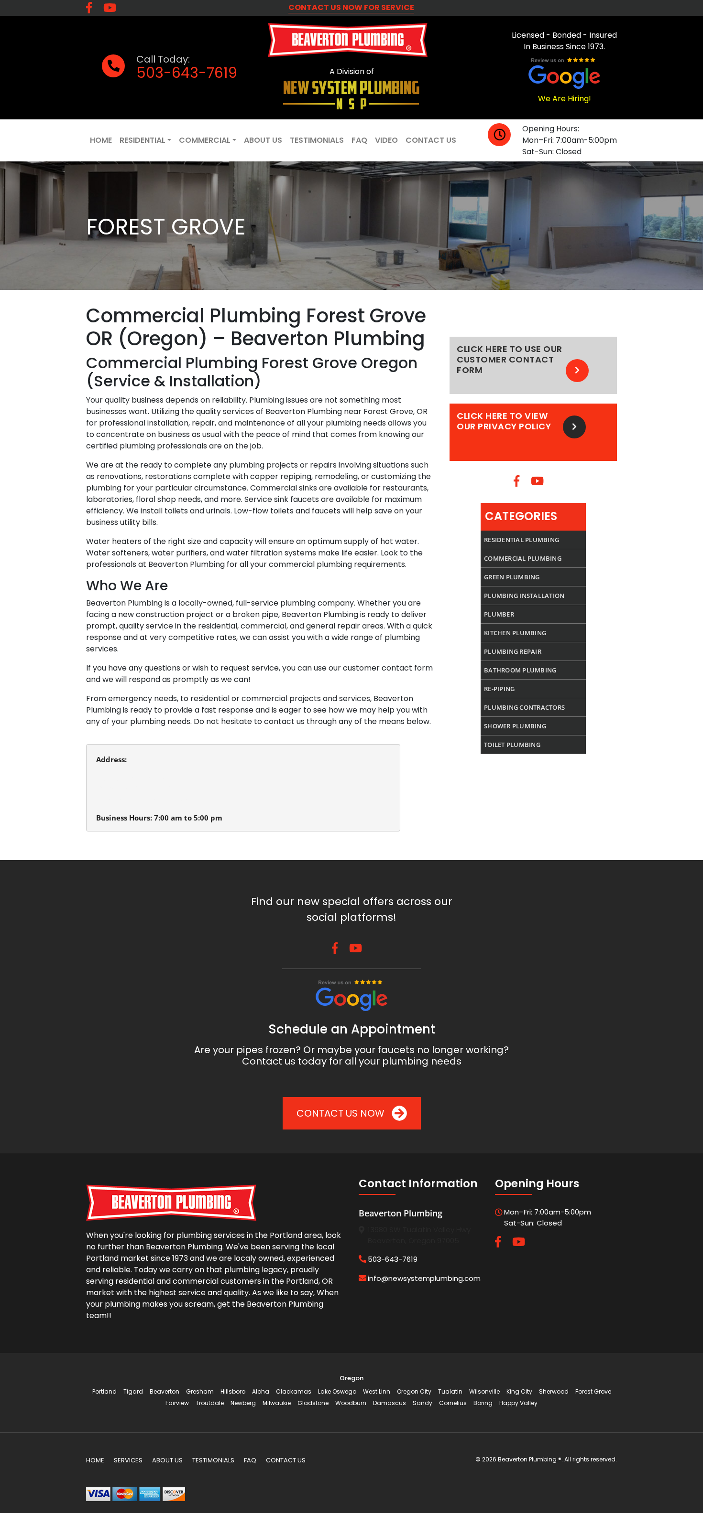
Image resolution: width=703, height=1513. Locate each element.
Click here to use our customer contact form (509, 359)
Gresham (200, 1391)
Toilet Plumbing (512, 744)
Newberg (243, 1403)
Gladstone (313, 1403)
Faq (359, 140)
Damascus (389, 1403)
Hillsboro (232, 1391)
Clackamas (293, 1391)
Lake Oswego (337, 1391)
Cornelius (453, 1403)
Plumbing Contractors (524, 707)
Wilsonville (484, 1391)
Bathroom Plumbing (520, 670)
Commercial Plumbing (522, 558)
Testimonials (317, 140)
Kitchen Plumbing (515, 633)
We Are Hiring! (564, 98)
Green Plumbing (512, 577)
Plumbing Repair (512, 651)
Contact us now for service (351, 7)
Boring (483, 1403)
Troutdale (210, 1403)
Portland (104, 1391)
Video (386, 140)
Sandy (422, 1403)
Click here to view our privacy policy (504, 421)
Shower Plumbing (515, 726)
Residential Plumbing (521, 539)
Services (128, 1460)
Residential (142, 140)
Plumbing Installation (524, 595)
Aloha (260, 1391)
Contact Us (431, 140)
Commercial (205, 140)
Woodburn (350, 1403)
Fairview (177, 1403)
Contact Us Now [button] (342, 1113)
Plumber (499, 614)
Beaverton (164, 1391)
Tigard (133, 1391)
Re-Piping (499, 688)
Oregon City (414, 1391)
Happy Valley (518, 1403)
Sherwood (554, 1391)
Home (101, 140)
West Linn (376, 1391)
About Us (263, 140)
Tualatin (450, 1391)
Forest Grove (593, 1391)
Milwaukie (277, 1403)
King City (519, 1391)
